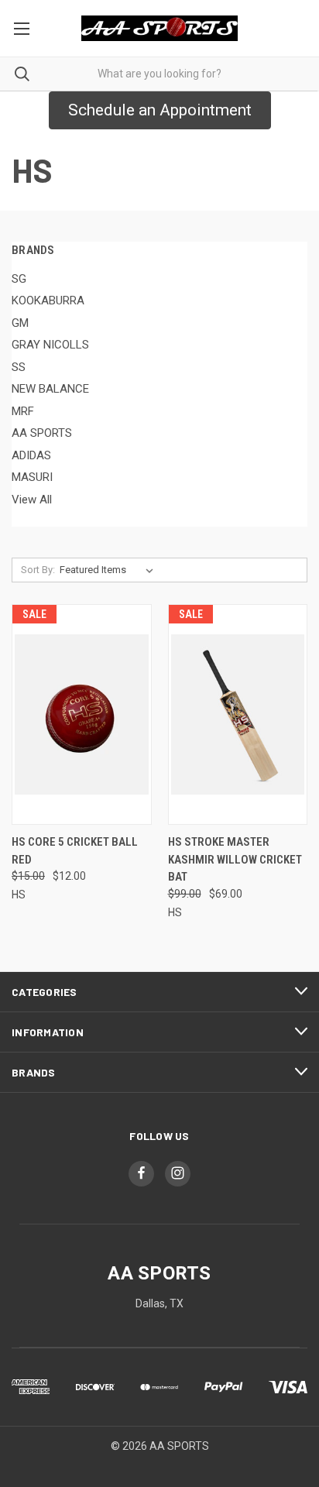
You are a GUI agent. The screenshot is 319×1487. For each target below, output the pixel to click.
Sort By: (38, 569)
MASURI (32, 477)
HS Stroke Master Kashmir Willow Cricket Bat (235, 859)
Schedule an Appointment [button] (160, 110)
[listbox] (109, 570)
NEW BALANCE (50, 389)
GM (20, 323)
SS (19, 367)
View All (32, 500)
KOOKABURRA (48, 300)
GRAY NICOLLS (50, 345)
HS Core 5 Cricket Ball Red (75, 851)
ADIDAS (31, 455)
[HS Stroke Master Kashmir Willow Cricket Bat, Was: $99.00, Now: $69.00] (238, 714)
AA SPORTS (42, 433)
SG (19, 279)
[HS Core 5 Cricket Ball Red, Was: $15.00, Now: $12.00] (82, 714)
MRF (23, 411)
